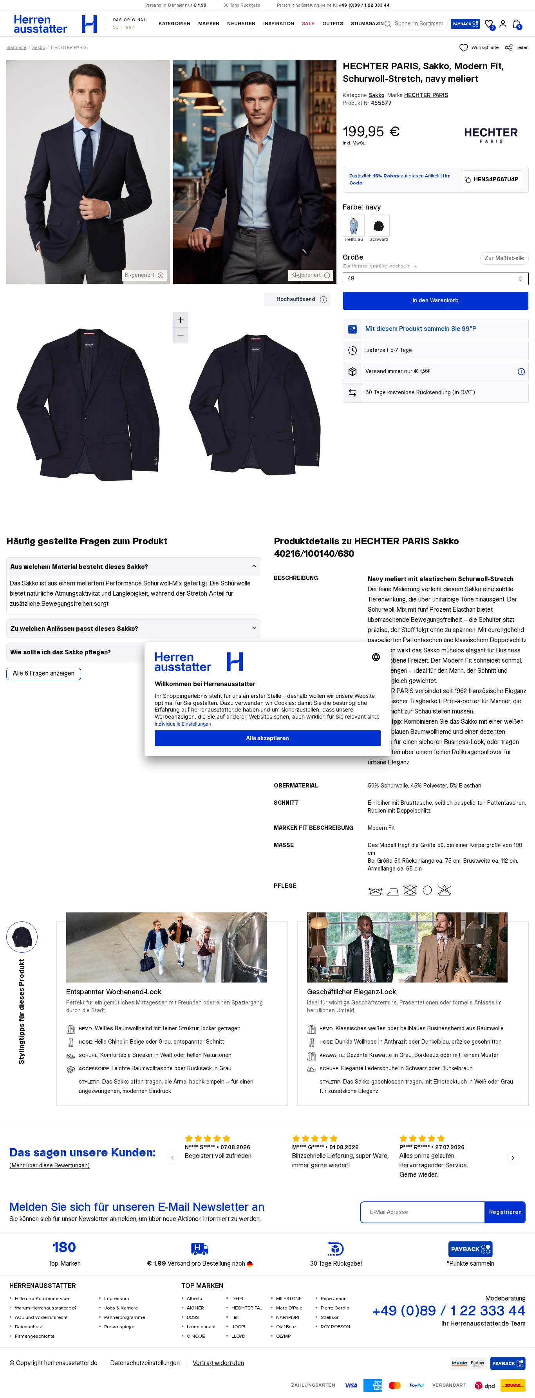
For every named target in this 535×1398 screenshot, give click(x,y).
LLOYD (238, 1336)
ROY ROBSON (335, 1327)
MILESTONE (289, 1299)
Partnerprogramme (124, 1317)
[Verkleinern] (180, 335)
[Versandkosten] (521, 372)
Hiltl (235, 1317)
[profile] (502, 23)
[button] (479, 47)
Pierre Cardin (335, 1308)
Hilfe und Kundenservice (42, 1299)
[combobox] (419, 24)
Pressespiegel (120, 1327)
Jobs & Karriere (121, 1308)
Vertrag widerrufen (218, 1363)
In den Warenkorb (436, 300)
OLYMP (283, 1336)
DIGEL (237, 1299)
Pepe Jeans (334, 1299)
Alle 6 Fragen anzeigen (43, 674)
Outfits (332, 24)
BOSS (193, 1317)
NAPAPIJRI (287, 1317)
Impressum (116, 1299)
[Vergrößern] (180, 320)
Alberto (194, 1299)
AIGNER (195, 1308)
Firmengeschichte (34, 1336)
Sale (308, 24)
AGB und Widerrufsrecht (41, 1317)
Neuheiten (241, 24)
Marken (208, 24)
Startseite (16, 47)
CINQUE (196, 1336)
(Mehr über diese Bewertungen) (49, 1166)
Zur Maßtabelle (504, 258)
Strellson (330, 1317)
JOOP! (238, 1327)
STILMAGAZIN (367, 24)
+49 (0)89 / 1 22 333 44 (364, 5)
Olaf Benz (286, 1327)
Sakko (38, 47)
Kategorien (174, 24)
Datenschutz (28, 1327)
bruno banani (201, 1327)
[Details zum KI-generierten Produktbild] (160, 275)
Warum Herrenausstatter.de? (46, 1308)
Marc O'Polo (289, 1308)
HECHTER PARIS (69, 47)
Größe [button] (353, 257)
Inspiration (278, 24)
